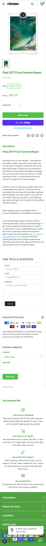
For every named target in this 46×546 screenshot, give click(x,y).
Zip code (6, 362)
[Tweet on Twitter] (37, 135)
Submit (10, 304)
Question (8, 282)
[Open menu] (3, 4)
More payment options (23, 128)
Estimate (10, 376)
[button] (5, 541)
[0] (41, 3)
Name (7, 265)
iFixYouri (6, 78)
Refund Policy (8, 387)
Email (7, 273)
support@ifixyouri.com (11, 236)
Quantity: (6, 105)
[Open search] (32, 4)
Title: (4, 86)
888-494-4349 (35, 234)
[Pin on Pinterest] (33, 135)
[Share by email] (42, 135)
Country (6, 352)
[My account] (37, 4)
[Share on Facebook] (28, 135)
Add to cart (23, 115)
